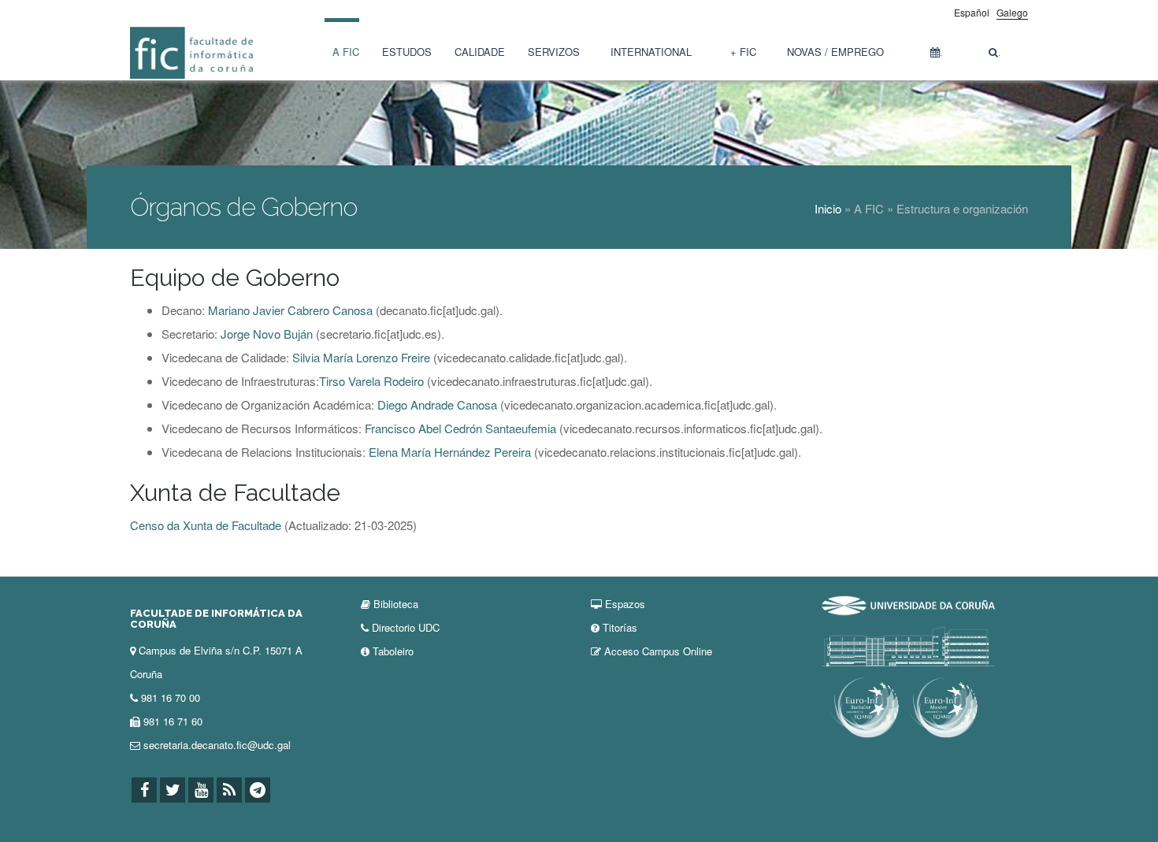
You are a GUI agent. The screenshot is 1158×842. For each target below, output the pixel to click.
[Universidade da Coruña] (908, 603)
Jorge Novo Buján (267, 333)
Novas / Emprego (835, 51)
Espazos (625, 603)
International (651, 51)
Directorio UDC (406, 627)
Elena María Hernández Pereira (451, 451)
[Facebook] (144, 790)
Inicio (828, 208)
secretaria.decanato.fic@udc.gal (217, 744)
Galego (1012, 12)
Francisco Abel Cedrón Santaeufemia (460, 428)
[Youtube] (200, 790)
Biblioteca (395, 603)
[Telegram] (257, 790)
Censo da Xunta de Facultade (205, 525)
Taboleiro (393, 651)
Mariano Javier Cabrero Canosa (290, 310)
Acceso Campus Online (658, 651)
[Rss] (229, 790)
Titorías (620, 627)
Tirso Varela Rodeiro (371, 381)
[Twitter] (172, 790)
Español (971, 12)
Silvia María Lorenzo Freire (361, 357)
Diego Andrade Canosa (437, 404)
